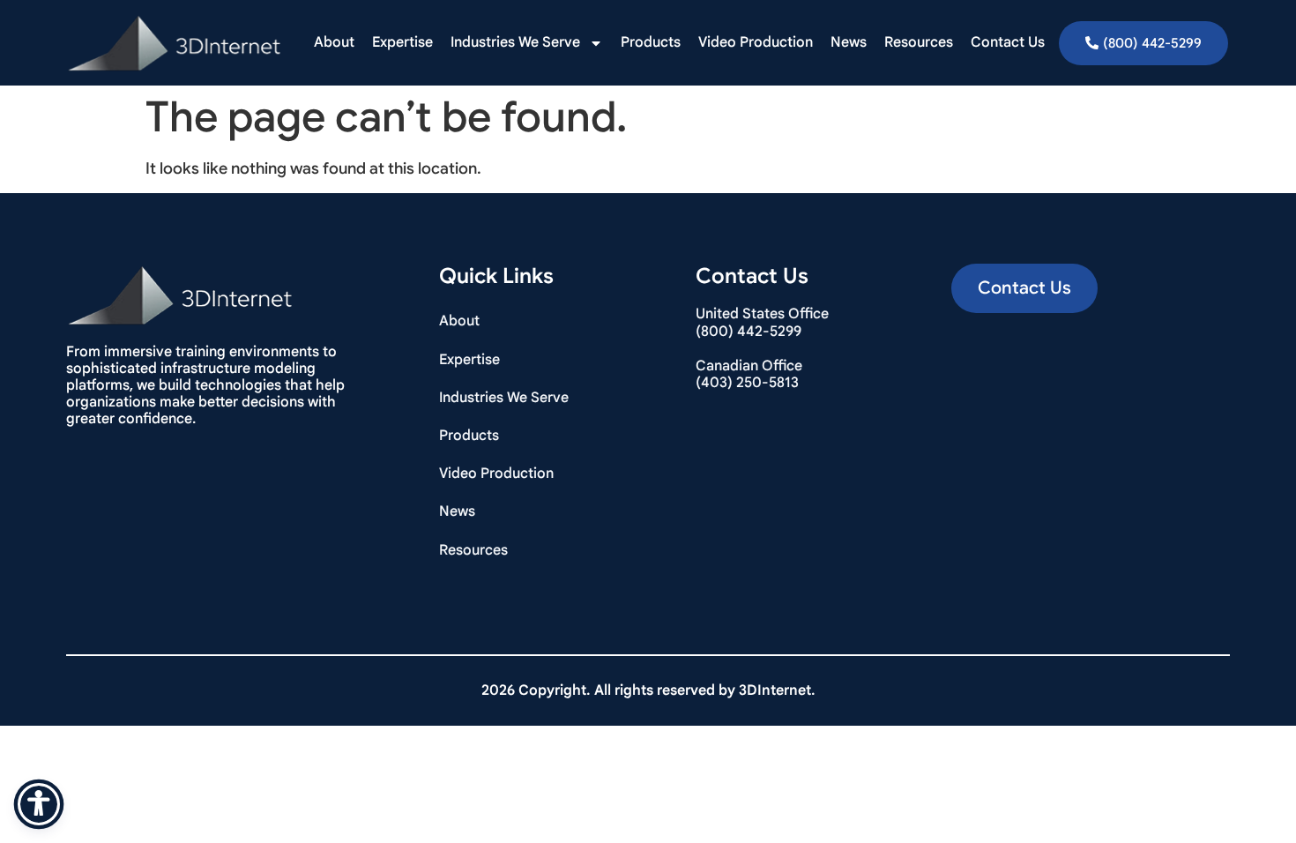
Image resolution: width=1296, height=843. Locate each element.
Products (651, 42)
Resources (918, 42)
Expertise (402, 42)
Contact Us (1008, 42)
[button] (1024, 288)
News (848, 42)
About (334, 42)
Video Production (755, 42)
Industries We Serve (515, 42)
